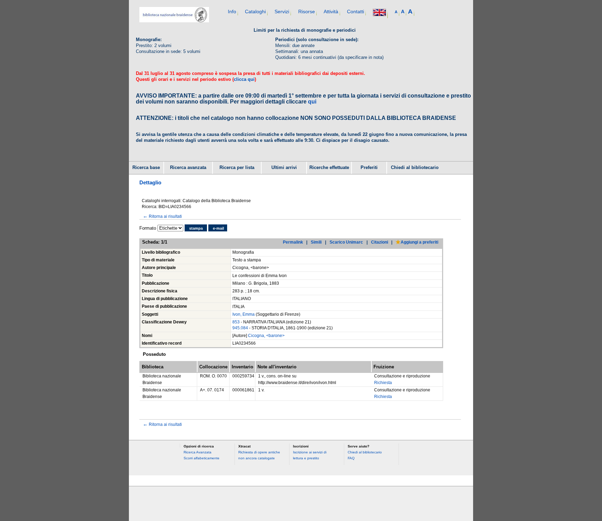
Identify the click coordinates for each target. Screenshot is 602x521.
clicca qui (244, 79)
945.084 (240, 328)
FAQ (351, 458)
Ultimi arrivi (284, 167)
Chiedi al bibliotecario (415, 167)
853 (236, 322)
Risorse (306, 11)
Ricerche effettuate (329, 167)
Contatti (355, 11)
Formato (147, 228)
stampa (196, 228)
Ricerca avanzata (188, 167)
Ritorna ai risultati (162, 216)
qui (312, 102)
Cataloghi (255, 11)
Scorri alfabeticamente (201, 458)
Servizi (282, 11)
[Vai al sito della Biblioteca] (174, 20)
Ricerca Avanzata (197, 452)
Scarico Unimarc (346, 242)
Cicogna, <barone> (266, 336)
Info (232, 11)
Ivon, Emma (243, 314)
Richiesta (383, 383)
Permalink (293, 242)
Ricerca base (146, 167)
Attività (331, 11)
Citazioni (379, 242)
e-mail (218, 228)
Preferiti (369, 167)
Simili (316, 242)
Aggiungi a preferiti (419, 242)
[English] (379, 13)
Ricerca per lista (236, 167)
